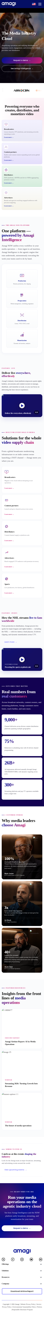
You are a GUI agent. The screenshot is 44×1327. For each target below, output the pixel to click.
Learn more (10, 642)
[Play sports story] (22, 405)
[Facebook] (12, 1260)
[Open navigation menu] (39, 4)
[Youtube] (31, 1260)
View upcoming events (15, 1170)
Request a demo (22, 60)
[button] (33, 4)
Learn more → (9, 137)
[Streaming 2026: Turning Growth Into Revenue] (22, 1071)
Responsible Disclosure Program (22, 1310)
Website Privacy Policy (28, 1304)
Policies (39, 1307)
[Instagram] (22, 1260)
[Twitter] (3, 1260)
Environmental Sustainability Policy (24, 1307)
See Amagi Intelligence (22, 68)
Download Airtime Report (22, 1291)
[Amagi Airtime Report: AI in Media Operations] (22, 1029)
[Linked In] (40, 1260)
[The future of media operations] (22, 1111)
